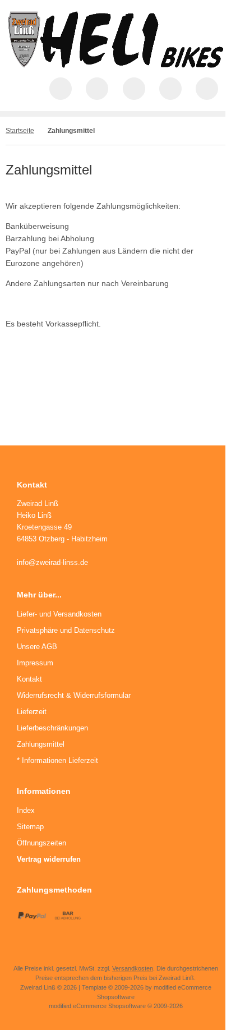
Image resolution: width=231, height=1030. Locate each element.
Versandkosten (132, 968)
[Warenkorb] (170, 88)
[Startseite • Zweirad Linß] (115, 65)
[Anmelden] (134, 88)
